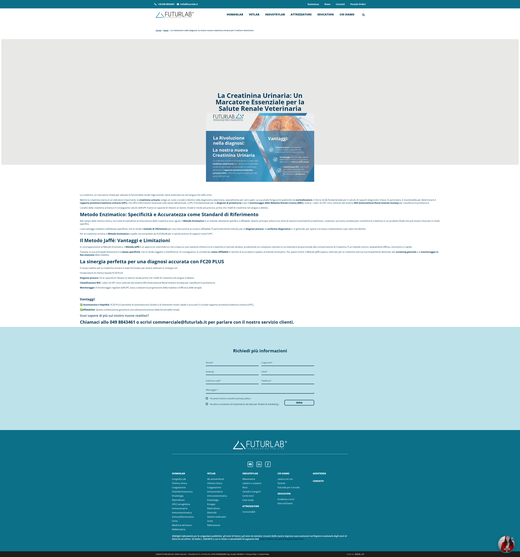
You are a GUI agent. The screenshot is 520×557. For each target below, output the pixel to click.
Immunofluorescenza (183, 516)
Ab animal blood (215, 479)
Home (158, 30)
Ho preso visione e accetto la (230, 398)
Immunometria (179, 508)
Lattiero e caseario (251, 483)
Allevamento (248, 479)
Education (325, 14)
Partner (281, 483)
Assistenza (313, 4)
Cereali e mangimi (251, 491)
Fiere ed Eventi (285, 503)
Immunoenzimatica (182, 512)
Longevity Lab (179, 479)
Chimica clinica (179, 483)
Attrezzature (301, 14)
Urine (175, 521)
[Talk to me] (506, 544)
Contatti (340, 4)
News (327, 4)
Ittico (245, 487)
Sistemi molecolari (216, 516)
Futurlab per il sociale (289, 487)
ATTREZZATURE (250, 506)
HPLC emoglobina (181, 504)
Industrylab (275, 14)
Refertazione (213, 525)
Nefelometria (178, 529)
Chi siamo (347, 14)
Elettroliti (212, 512)
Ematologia (177, 495)
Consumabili (248, 511)
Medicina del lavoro (182, 525)
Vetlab (254, 14)
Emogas (211, 504)
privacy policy (243, 398)
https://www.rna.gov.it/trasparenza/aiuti (281, 539)
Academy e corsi (286, 499)
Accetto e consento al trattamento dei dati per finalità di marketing (245, 404)
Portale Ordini (358, 4)
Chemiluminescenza (182, 491)
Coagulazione (179, 487)
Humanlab (235, 14)
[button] (363, 15)
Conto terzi (248, 495)
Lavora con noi (285, 479)
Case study (247, 500)
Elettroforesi (178, 500)
